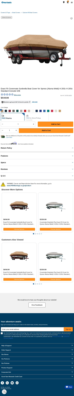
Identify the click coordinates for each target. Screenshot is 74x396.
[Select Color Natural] (33, 111)
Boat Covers (16, 12)
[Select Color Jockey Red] (26, 111)
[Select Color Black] (6, 111)
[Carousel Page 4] (39, 233)
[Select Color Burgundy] (10, 111)
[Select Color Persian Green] (49, 111)
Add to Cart (46, 130)
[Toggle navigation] (71, 2)
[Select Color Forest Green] (18, 111)
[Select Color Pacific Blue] (45, 111)
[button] (39, 136)
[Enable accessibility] (4, 391)
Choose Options (19, 229)
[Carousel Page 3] (37, 233)
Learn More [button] (9, 137)
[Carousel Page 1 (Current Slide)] (33, 233)
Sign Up (68, 329)
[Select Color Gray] (22, 111)
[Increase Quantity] (16, 130)
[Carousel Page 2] (35, 233)
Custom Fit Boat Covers (30, 12)
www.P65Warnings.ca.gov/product (19, 185)
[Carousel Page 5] (41, 233)
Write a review (17, 95)
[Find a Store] (64, 2)
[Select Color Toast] (60, 111)
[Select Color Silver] (57, 111)
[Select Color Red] (53, 111)
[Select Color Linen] (30, 111)
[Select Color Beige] (3, 111)
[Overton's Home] (7, 2)
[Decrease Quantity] (2, 130)
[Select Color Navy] (37, 111)
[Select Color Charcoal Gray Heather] (14, 111)
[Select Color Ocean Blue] (41, 111)
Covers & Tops (5, 12)
